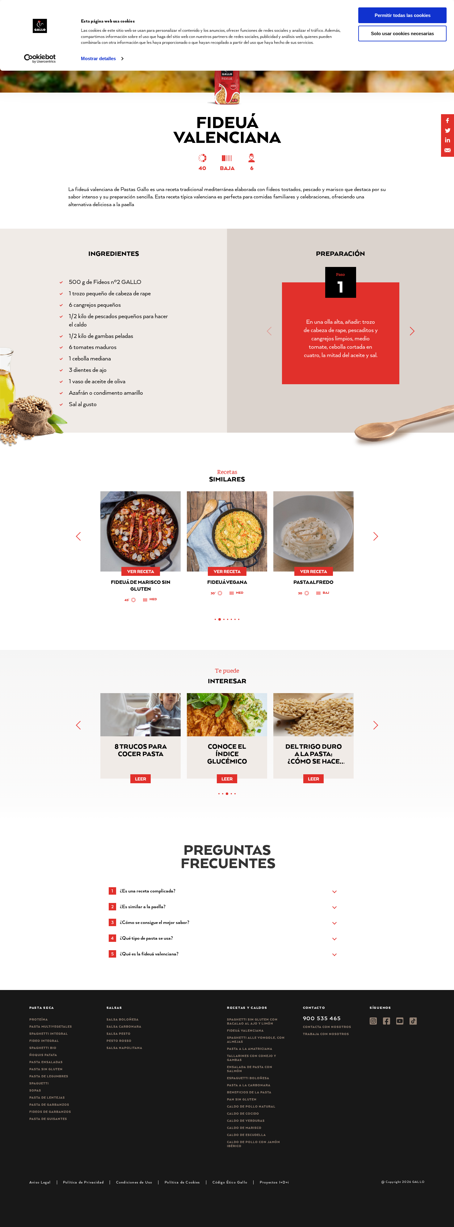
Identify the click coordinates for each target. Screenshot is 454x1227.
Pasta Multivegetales (50, 1027)
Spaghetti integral (48, 1034)
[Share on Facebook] (447, 121)
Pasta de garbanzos (49, 1105)
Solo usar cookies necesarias (402, 33)
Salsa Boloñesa (123, 1019)
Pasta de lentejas (47, 1098)
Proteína (38, 1019)
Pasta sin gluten (46, 1069)
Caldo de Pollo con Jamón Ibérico (253, 1144)
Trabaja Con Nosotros (326, 1034)
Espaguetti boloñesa (248, 1078)
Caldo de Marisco (244, 1128)
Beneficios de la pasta (249, 1092)
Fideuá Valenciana (245, 1031)
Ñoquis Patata (43, 1055)
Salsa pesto (119, 1034)
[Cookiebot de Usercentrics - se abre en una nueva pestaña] (40, 58)
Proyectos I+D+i (274, 1182)
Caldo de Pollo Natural (251, 1106)
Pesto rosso (119, 1041)
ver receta (140, 571)
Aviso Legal (40, 1182)
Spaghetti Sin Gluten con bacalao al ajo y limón (252, 1021)
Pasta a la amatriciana (249, 1049)
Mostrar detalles (98, 58)
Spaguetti (39, 1083)
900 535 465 (322, 1018)
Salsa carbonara (124, 1027)
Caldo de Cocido (243, 1114)
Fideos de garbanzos (50, 1112)
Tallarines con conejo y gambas (251, 1058)
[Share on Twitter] (447, 130)
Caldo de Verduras (246, 1121)
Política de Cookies (182, 1182)
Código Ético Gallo (229, 1182)
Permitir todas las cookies (403, 15)
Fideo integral (44, 1041)
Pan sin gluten (242, 1099)
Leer (140, 779)
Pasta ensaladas (46, 1062)
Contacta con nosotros (327, 1027)
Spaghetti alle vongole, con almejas (256, 1040)
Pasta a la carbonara (249, 1085)
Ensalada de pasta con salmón (249, 1069)
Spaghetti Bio (43, 1048)
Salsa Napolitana (124, 1048)
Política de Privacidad (83, 1182)
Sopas (35, 1090)
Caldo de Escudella (246, 1135)
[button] (411, 331)
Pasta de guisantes (48, 1119)
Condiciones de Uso (134, 1182)
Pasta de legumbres (48, 1076)
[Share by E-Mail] (447, 140)
